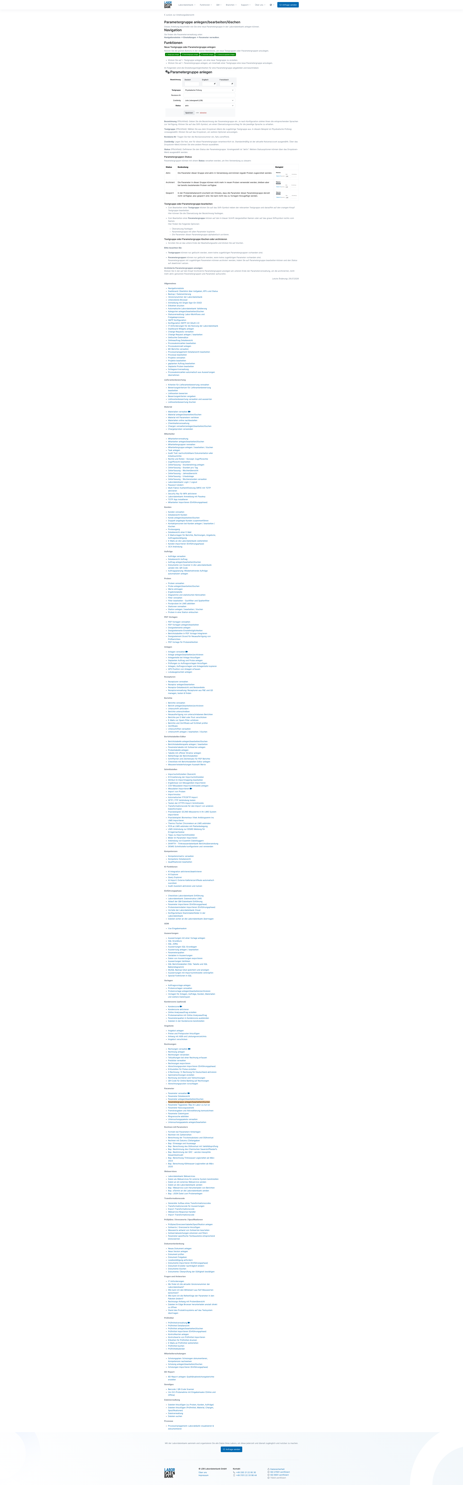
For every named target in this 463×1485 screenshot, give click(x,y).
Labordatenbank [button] (185, 5)
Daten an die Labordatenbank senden (185, 1185)
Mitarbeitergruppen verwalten (181, 444)
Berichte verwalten (176, 703)
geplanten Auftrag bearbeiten (181, 363)
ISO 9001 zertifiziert (279, 1475)
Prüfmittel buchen (176, 1346)
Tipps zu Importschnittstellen (181, 835)
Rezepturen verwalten (178, 681)
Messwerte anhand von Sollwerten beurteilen (188, 1230)
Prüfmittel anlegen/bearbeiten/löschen (185, 1328)
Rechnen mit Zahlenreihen (179, 1134)
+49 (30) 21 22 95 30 (246, 1472)
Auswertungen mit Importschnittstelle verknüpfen (190, 973)
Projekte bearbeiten (177, 360)
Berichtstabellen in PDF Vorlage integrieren (187, 633)
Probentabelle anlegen (178, 750)
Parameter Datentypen (178, 1113)
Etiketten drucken (176, 305)
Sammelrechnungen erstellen (181, 1075)
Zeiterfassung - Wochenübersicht (183, 470)
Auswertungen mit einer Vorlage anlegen (186, 938)
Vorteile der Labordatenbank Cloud (184, 910)
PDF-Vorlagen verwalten (179, 622)
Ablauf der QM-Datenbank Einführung (185, 901)
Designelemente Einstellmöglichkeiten (185, 630)
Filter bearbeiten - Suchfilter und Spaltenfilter (188, 600)
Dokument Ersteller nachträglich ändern (186, 1266)
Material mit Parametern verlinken (183, 417)
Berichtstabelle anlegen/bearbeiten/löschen (188, 741)
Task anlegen (174, 450)
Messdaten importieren (179, 788)
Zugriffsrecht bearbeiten (179, 462)
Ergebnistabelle (175, 592)
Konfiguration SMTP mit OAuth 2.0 (183, 323)
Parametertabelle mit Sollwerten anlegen (186, 747)
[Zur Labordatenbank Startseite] (168, 4)
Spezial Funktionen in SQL (180, 975)
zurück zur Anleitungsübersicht (179, 15)
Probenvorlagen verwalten (180, 988)
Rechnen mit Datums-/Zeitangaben (184, 1140)
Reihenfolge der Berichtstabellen (183, 756)
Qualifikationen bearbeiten (180, 862)
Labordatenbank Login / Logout (182, 482)
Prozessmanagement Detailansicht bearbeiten (189, 352)
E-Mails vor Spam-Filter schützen (183, 720)
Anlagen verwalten (177, 651)
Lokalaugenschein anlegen (180, 672)
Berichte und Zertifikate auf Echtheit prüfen (188, 723)
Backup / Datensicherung (179, 294)
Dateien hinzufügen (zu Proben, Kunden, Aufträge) (191, 1404)
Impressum (203, 1475)
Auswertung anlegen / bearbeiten (183, 949)
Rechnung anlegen (176, 1052)
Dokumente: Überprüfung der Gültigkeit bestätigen (191, 1271)
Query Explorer (175, 877)
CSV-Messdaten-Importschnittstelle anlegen (188, 785)
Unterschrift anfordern (178, 708)
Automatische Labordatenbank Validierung (187, 308)
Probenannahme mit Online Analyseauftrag (187, 1015)
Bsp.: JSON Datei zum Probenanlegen (185, 1193)
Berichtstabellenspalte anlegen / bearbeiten (188, 744)
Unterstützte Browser (178, 300)
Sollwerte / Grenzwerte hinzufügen (184, 1227)
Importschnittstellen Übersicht (182, 774)
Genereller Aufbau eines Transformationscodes (189, 1203)
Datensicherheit (277, 1469)
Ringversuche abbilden (178, 1116)
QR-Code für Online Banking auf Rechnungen (188, 1080)
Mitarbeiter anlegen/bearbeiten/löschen (186, 441)
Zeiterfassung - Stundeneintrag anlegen (186, 464)
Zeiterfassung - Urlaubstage (181, 476)
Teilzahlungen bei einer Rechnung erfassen (187, 1057)
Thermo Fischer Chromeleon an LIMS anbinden (189, 823)
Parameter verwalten (178, 1093)
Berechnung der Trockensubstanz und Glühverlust (190, 1137)
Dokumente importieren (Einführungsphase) (188, 1263)
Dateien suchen (175, 1416)
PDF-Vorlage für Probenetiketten (183, 642)
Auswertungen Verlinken (179, 961)
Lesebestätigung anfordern (180, 1260)
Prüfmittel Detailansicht (178, 1325)
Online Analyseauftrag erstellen (182, 1012)
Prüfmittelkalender (176, 1349)
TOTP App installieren (178, 499)
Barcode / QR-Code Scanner (181, 1389)
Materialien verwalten (178, 411)
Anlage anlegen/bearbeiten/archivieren (185, 654)
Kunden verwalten (176, 512)
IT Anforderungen (176, 1281)
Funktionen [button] (205, 5)
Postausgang (174, 529)
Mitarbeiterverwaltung (178, 438)
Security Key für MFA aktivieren (182, 493)
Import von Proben (176, 791)
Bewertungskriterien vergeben (182, 396)
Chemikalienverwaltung (178, 423)
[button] (272, 5)
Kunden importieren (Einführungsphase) (186, 544)
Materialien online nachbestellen (182, 420)
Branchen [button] (230, 5)
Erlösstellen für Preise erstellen (182, 1069)
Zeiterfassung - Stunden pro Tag (183, 467)
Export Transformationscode (181, 1209)
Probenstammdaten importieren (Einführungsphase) (191, 907)
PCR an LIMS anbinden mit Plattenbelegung (188, 826)
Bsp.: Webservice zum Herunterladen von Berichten (191, 1188)
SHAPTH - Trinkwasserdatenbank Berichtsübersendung (193, 843)
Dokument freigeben (177, 1257)
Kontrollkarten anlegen (178, 1334)
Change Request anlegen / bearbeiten (185, 334)
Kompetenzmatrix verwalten (181, 856)
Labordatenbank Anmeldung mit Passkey (186, 496)
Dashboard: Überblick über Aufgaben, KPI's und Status (193, 291)
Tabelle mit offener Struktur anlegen (184, 753)
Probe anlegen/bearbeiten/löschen (183, 586)
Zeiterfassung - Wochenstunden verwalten (187, 479)
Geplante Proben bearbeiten (181, 366)
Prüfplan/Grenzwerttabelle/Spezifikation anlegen (190, 1224)
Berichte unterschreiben (179, 711)
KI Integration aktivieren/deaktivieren (185, 871)
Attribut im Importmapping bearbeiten (185, 780)
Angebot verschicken (177, 1039)
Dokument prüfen (176, 1254)
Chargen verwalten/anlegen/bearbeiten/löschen (189, 426)
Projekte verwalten (176, 357)
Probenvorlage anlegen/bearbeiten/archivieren (189, 991)
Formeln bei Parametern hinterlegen (184, 1132)
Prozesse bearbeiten (177, 355)
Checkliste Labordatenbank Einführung (186, 895)
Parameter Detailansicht (179, 1096)
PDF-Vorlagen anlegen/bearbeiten (183, 624)
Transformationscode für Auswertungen (186, 1206)
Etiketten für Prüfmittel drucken (182, 1340)
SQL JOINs (173, 944)
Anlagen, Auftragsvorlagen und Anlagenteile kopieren (192, 666)
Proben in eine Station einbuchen (183, 612)
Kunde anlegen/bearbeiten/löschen (184, 517)
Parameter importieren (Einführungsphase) (187, 904)
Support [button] (245, 5)
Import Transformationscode (181, 1214)
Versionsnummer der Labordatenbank (185, 297)
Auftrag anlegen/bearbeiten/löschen (184, 562)
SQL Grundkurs (175, 941)
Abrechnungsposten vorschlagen (183, 1083)
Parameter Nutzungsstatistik (181, 1107)
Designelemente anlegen (179, 627)
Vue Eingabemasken (177, 928)
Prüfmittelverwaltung (178, 1322)
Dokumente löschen (177, 1268)
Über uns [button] (259, 5)
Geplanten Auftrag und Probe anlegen (185, 660)
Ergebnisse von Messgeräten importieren (187, 783)
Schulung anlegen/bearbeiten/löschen (185, 1364)
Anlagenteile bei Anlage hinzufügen (184, 657)
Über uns (203, 1472)
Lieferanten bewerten (178, 393)
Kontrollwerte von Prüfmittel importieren (186, 1337)
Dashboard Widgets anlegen (181, 329)
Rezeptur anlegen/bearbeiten (181, 684)
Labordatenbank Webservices (181, 1176)
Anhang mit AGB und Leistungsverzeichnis (187, 1036)
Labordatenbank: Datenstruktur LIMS (185, 898)
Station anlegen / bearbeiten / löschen (185, 609)
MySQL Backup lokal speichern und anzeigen (188, 970)
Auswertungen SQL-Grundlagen (182, 946)
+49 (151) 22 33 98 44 (246, 1475)
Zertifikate (173, 726)
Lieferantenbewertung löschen (182, 402)
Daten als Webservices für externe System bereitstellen (193, 1179)
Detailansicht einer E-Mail (179, 532)
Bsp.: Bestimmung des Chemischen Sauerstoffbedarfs (192, 1149)
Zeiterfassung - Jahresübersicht (182, 473)
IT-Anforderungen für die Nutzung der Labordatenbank (193, 326)
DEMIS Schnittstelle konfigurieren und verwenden (190, 846)
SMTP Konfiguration (177, 320)
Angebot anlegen (176, 1030)
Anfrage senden (289, 5)
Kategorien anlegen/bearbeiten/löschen (186, 311)
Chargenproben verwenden (180, 429)
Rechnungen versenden (178, 1054)
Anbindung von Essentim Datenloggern (186, 840)
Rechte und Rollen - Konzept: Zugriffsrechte (188, 459)
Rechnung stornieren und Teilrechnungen (186, 1078)
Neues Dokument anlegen (179, 1248)
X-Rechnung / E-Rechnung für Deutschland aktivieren (192, 1072)
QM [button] (217, 5)
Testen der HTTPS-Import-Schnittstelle (186, 803)
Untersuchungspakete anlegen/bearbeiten (187, 1122)
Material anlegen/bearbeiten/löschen (184, 414)
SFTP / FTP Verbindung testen (181, 800)
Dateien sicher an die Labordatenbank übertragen (191, 919)
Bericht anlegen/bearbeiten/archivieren (185, 705)
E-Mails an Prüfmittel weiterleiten (183, 1343)
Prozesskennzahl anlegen (179, 346)
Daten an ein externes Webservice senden (187, 1182)
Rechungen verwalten (178, 1049)
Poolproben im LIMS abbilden (181, 603)
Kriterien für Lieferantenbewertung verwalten (188, 384)
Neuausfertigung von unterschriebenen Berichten (190, 714)
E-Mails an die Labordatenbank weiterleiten (188, 541)
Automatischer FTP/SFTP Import (183, 797)
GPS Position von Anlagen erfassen (184, 669)
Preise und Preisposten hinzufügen (184, 1033)
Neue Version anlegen (178, 1251)
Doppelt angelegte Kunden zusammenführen (188, 520)
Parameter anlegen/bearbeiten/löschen (185, 1099)
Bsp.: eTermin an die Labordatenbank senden (188, 1190)
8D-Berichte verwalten (178, 349)
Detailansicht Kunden (177, 515)
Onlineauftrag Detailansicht (180, 340)
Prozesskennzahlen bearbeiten (182, 343)
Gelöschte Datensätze (178, 337)
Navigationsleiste (176, 288)
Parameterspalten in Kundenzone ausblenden (188, 1018)
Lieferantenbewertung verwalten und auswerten (190, 399)
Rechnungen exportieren (179, 1063)
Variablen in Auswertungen (180, 955)
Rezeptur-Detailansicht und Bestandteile (186, 687)
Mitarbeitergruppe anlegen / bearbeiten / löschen (190, 447)
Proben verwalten (176, 583)
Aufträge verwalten (177, 556)
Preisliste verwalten (177, 1060)
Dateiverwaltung (175, 1413)
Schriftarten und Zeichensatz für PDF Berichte (189, 759)
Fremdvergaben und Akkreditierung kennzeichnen (190, 1110)
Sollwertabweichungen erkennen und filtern (188, 1233)
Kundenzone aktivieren (178, 1009)
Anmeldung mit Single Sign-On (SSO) (185, 303)
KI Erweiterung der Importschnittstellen (186, 777)
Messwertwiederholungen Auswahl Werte (187, 764)
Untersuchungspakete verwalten (182, 1119)
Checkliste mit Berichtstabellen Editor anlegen (189, 761)
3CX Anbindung (175, 546)
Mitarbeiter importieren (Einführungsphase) (188, 502)
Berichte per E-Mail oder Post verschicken (187, 717)
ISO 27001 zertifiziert (280, 1472)
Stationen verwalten (177, 606)
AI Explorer (173, 874)
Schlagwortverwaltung (178, 369)
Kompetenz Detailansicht (179, 859)
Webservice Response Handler (182, 1212)
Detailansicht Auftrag (177, 559)
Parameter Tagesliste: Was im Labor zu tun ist (189, 1105)
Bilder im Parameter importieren (182, 838)
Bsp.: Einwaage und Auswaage (182, 1143)
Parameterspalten (176, 952)
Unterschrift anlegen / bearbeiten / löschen (187, 732)
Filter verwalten (175, 598)
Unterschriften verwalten (179, 729)
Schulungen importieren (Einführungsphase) (188, 1367)
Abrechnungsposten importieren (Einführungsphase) (192, 1066)
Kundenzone (174, 1006)
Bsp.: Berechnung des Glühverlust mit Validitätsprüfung (193, 1146)
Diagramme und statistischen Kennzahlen (186, 595)
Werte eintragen (175, 589)
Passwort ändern (176, 485)
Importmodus (174, 794)
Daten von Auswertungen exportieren (185, 958)
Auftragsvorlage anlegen (179, 985)
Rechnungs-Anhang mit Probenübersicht (186, 1301)
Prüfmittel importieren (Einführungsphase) (187, 1331)
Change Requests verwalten (181, 331)
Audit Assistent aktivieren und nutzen (185, 886)
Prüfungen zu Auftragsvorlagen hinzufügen (187, 663)
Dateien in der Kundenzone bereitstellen (186, 1021)
